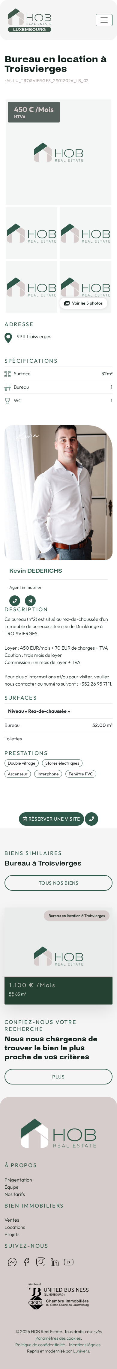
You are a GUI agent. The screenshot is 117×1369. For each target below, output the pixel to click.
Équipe (11, 1187)
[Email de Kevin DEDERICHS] (30, 600)
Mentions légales (84, 1344)
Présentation (18, 1180)
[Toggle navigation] (104, 20)
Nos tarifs (14, 1194)
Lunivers (81, 1351)
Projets (12, 1234)
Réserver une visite (53, 819)
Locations (14, 1227)
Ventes (11, 1220)
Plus (58, 1077)
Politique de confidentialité (40, 1344)
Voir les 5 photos (87, 303)
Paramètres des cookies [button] (58, 1338)
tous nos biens (59, 883)
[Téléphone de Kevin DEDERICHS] (14, 600)
